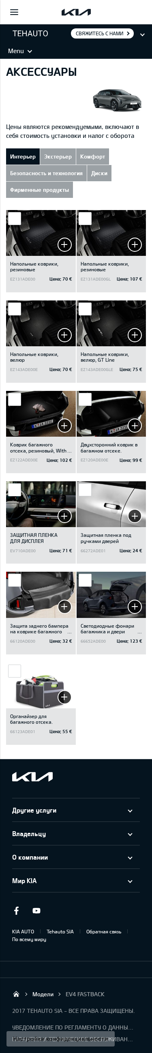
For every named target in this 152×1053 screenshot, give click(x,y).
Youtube (36, 911)
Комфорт (92, 156)
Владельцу (29, 833)
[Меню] (14, 12)
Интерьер (23, 156)
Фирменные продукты (39, 189)
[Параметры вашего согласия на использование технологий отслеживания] (60, 1039)
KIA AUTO (23, 931)
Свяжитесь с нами (99, 33)
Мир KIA (24, 880)
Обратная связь (103, 931)
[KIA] (76, 12)
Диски (99, 172)
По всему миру (29, 939)
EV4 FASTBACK (85, 994)
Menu (16, 50)
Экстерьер (58, 156)
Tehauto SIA (60, 931)
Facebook (16, 911)
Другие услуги (34, 810)
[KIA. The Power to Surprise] (32, 777)
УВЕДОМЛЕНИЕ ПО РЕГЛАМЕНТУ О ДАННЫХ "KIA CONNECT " (73, 1027)
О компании (30, 857)
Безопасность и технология (46, 172)
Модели (43, 994)
